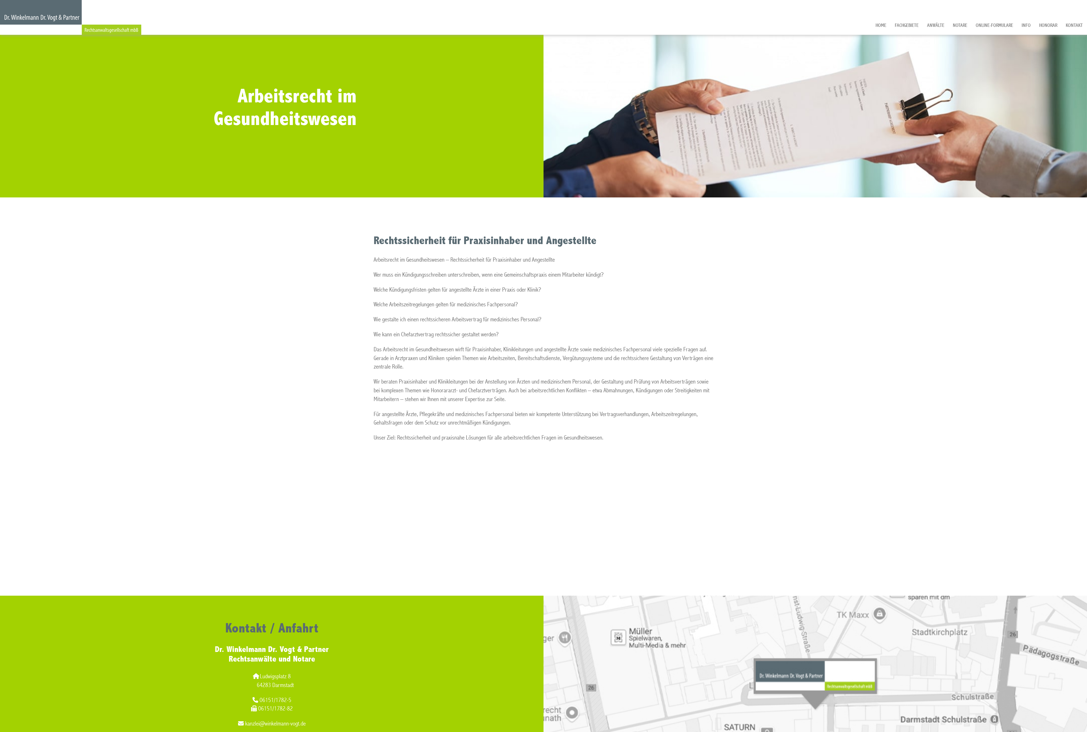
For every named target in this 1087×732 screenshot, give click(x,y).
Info (1026, 25)
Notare (960, 25)
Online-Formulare (994, 25)
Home (881, 25)
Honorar (1048, 25)
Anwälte (935, 25)
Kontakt (1074, 25)
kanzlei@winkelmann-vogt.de (275, 723)
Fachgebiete (907, 25)
